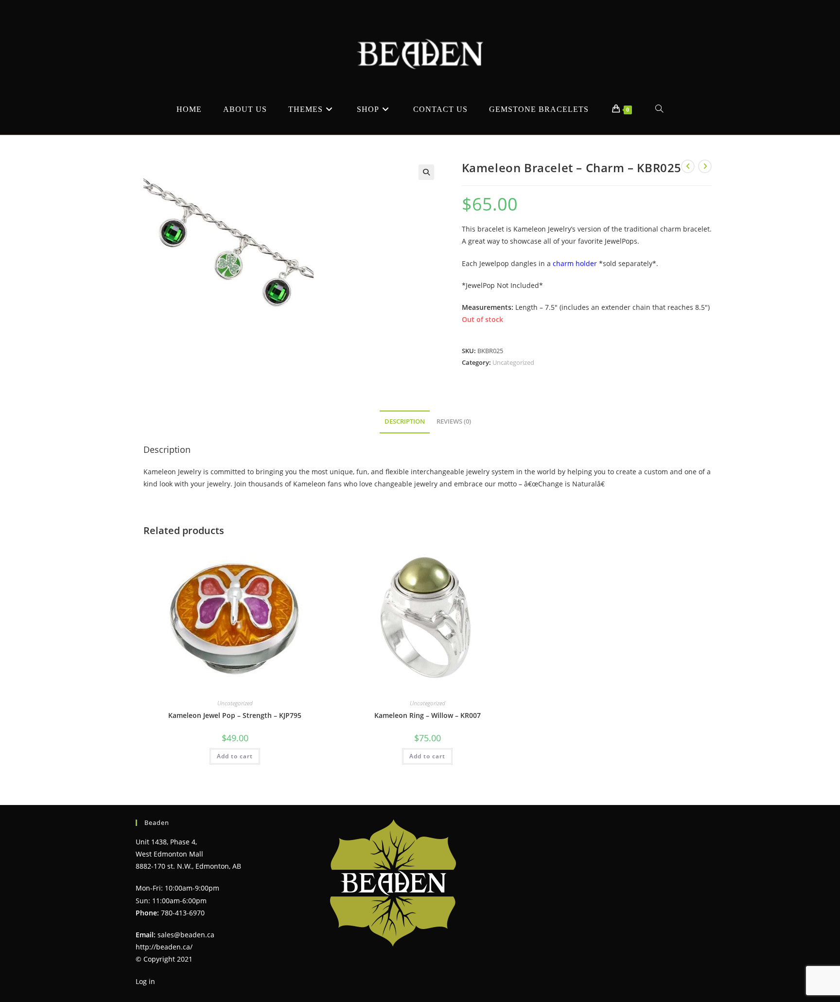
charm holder (575, 263)
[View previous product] (688, 166)
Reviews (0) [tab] (454, 421)
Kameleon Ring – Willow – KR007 (427, 715)
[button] (426, 172)
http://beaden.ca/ (164, 946)
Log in (145, 981)
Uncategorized (513, 362)
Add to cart (235, 756)
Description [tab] (405, 421)
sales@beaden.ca (186, 934)
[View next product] (705, 166)
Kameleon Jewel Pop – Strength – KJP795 (234, 715)
